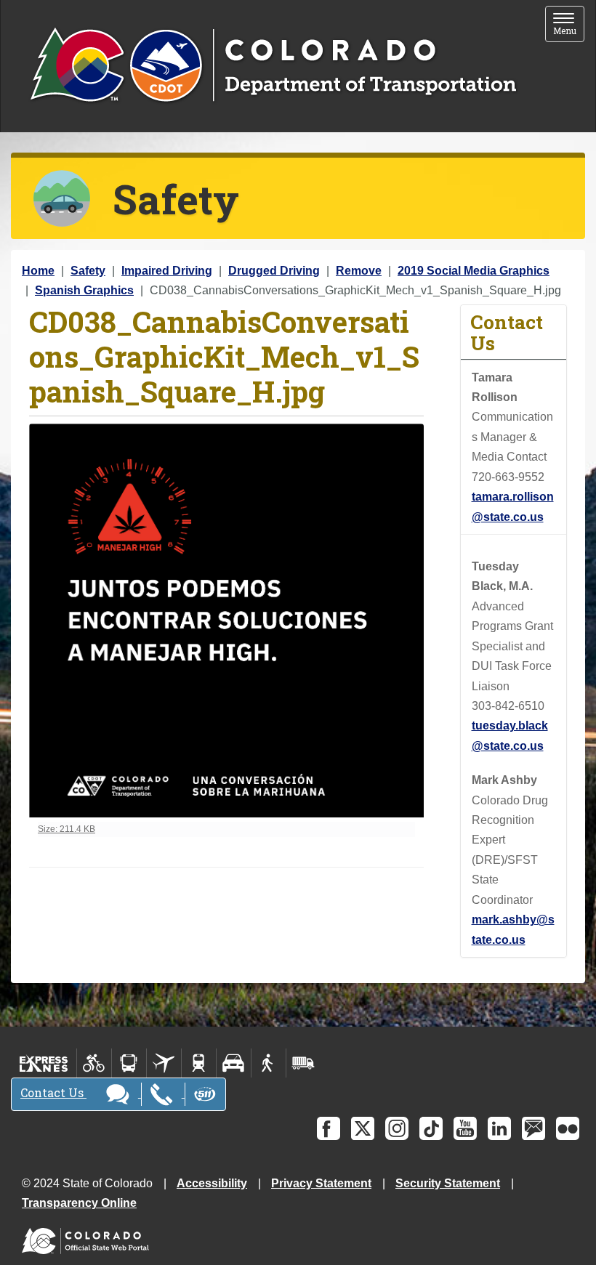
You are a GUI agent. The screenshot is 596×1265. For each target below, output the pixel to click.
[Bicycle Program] (94, 1063)
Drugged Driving (274, 270)
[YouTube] (465, 1128)
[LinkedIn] (499, 1128)
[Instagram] (396, 1128)
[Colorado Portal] (88, 1238)
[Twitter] (362, 1128)
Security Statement (447, 1183)
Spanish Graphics (84, 290)
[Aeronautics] (164, 1063)
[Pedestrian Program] (268, 1063)
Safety (88, 270)
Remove (359, 270)
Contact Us (53, 1092)
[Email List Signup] (533, 1128)
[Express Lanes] (44, 1063)
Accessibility (212, 1183)
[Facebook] (328, 1128)
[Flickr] (567, 1128)
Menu (568, 25)
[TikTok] (431, 1128)
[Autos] (233, 1063)
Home (38, 270)
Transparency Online (79, 1203)
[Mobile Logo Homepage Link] (273, 66)
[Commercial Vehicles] (303, 1063)
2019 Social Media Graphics (473, 270)
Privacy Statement (321, 1183)
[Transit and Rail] (129, 1063)
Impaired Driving (166, 270)
